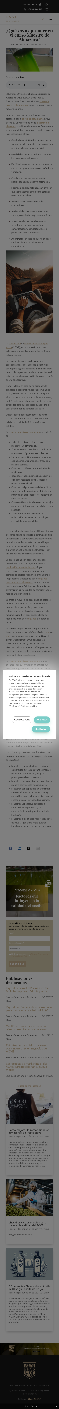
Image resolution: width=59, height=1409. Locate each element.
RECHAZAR (41, 729)
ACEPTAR (41, 720)
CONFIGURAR (22, 720)
